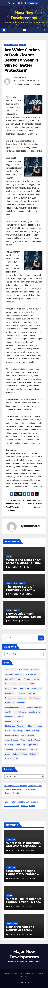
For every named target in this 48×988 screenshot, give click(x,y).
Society (22, 45)
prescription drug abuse (30, 740)
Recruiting (9, 745)
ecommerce (10, 693)
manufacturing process (14, 717)
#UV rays (36, 84)
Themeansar (23, 976)
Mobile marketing (35, 726)
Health (7, 45)
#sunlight (27, 84)
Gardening (22, 698)
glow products (34, 698)
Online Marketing (12, 735)
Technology (34, 754)
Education (31, 693)
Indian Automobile (30, 802)
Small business (21, 749)
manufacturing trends (13, 721)
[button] (44, 30)
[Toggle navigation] (24, 30)
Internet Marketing (34, 707)
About (27, 982)
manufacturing (34, 712)
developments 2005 (26, 684)
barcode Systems (33, 674)
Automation (23, 670)
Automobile (35, 670)
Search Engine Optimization (27, 745)
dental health (10, 684)
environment (10, 698)
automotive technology (14, 674)
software (33, 749)
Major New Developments (22, 786)
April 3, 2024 (14, 934)
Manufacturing (12, 923)
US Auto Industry (11, 759)
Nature (14, 45)
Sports (7, 754)
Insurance (21, 703)
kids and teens (20, 712)
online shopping (11, 740)
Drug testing (24, 688)
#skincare (18, 84)
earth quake (37, 688)
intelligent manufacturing (14, 707)
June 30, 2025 (14, 878)
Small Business (32, 789)
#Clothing (34, 80)
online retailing (27, 735)
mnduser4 (25, 621)
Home (7, 786)
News (15, 583)
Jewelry (8, 712)
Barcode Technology (13, 679)
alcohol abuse (10, 670)
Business (19, 789)
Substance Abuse (20, 754)
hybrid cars (10, 703)
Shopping (9, 749)
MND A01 (25, 567)
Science (8, 793)
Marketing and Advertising (15, 726)
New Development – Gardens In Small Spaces (34, 503)
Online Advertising (32, 731)
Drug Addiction (11, 688)
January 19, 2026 (16, 850)
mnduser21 (21, 77)
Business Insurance (31, 679)
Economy (21, 693)
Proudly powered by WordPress (16, 973)
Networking (17, 731)
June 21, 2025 (14, 906)
